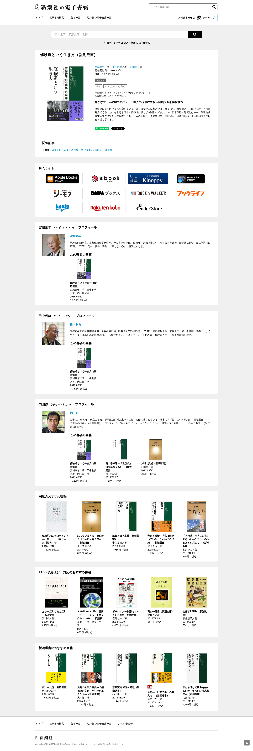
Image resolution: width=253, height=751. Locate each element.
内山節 (133, 66)
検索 (214, 7)
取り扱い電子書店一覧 (99, 17)
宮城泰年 (99, 66)
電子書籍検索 (56, 17)
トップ (39, 17)
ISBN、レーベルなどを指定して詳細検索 (128, 42)
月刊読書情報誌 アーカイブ (196, 17)
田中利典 (117, 66)
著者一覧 (75, 17)
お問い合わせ (125, 723)
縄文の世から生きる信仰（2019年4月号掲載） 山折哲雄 (82, 150)
